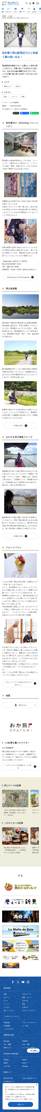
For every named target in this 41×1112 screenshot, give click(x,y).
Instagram (28, 982)
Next (38, 798)
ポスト (17, 113)
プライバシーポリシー (29, 1022)
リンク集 (25, 1026)
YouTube (23, 982)
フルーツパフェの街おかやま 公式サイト (18, 683)
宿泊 (23, 1004)
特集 (3, 11)
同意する (20, 1104)
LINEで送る (35, 113)
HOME (4, 16)
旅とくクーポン (9, 1010)
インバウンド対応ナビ (29, 1047)
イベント (7, 1004)
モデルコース (8, 11)
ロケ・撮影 (7, 1044)
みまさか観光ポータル (29, 1078)
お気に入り (33, 3)
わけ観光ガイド (9, 1081)
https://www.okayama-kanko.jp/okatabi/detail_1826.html (15, 840)
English (6, 1060)
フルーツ (14, 96)
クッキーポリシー (15, 1099)
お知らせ (25, 1007)
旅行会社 (7, 1041)
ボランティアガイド (28, 1010)
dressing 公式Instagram (18, 277)
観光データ (7, 1047)
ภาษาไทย (7, 1066)
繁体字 (6, 1063)
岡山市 (18, 86)
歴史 (5, 96)
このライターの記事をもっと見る (18, 766)
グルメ (28, 11)
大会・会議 (26, 1044)
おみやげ (34, 11)
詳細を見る (18, 425)
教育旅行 (25, 1041)
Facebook (13, 982)
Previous (3, 798)
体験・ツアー (22, 11)
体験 (23, 96)
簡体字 (24, 1060)
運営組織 (7, 1022)
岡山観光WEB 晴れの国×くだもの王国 (10, 3)
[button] (37, 1050)
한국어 (24, 1063)
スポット (15, 11)
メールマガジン (9, 1029)
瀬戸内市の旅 (8, 1078)
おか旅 (10, 16)
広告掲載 (7, 1026)
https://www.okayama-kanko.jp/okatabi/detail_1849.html (15, 803)
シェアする (25, 113)
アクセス (7, 1007)
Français (25, 1066)
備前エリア (7, 86)
